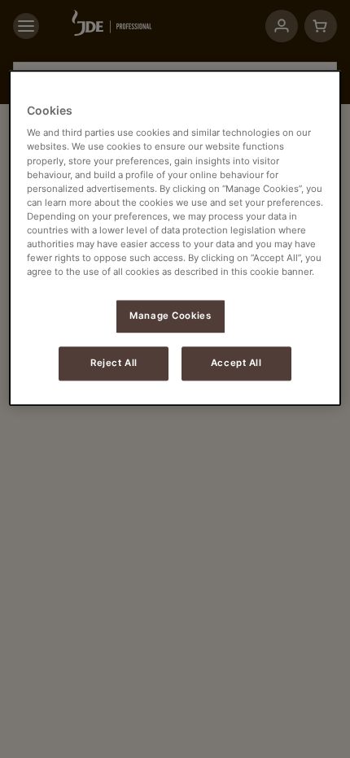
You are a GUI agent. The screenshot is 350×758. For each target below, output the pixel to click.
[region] (175, 238)
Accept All (236, 362)
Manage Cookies (170, 315)
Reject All (114, 362)
